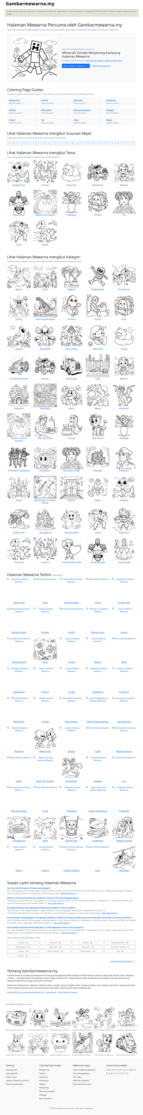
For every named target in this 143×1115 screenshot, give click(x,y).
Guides (9, 14)
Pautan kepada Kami (14, 1084)
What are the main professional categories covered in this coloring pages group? (43, 898)
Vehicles (22, 956)
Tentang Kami (11, 1070)
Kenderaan (41, 11)
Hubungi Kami (12, 1073)
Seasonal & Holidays (120, 947)
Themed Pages (87, 951)
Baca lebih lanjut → (69, 893)
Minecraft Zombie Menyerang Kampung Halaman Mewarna (91, 55)
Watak (118, 11)
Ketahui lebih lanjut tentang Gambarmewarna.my (26, 992)
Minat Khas (61, 11)
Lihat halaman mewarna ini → (75, 66)
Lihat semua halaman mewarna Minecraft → (104, 60)
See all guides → (46, 1098)
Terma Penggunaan (81, 1073)
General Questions (119, 943)
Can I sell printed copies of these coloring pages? (28, 888)
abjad (63, 985)
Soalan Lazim (11, 1077)
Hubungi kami (51, 992)
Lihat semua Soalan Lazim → (122, 961)
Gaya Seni (30, 11)
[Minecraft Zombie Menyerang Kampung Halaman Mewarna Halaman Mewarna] (34, 58)
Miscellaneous (22, 947)
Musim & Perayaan (76, 11)
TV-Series (22, 951)
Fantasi (21, 11)
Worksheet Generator (82, 1084)
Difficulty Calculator (81, 1080)
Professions (87, 947)
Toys (120, 951)
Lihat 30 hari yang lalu (101, 66)
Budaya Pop (11, 11)
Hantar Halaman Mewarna (84, 1070)
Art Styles (23, 943)
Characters (55, 943)
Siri (104, 11)
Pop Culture (55, 947)
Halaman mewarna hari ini (73, 49)
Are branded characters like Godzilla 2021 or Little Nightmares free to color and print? (45, 927)
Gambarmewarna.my (30, 3)
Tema (111, 11)
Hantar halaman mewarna (68, 992)
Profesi (97, 11)
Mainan (51, 11)
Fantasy (87, 943)
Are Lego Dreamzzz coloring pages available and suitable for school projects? (41, 908)
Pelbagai (89, 11)
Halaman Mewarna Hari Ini (17, 1080)
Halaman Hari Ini (130, 11)
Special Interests (55, 951)
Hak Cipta (77, 1077)
